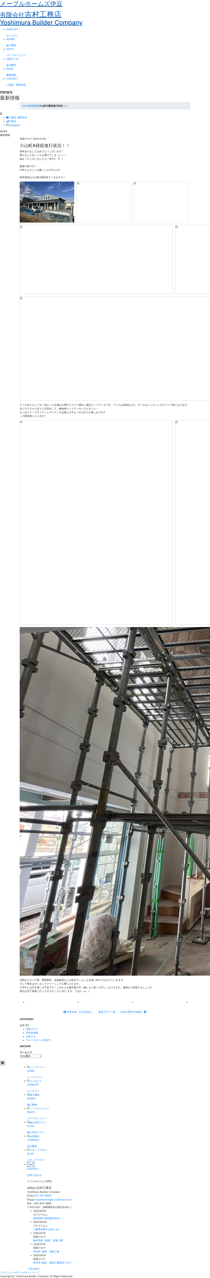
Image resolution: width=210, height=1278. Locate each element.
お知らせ (31, 1036)
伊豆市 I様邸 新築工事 (46, 1251)
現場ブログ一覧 (106, 1011)
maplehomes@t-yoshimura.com (53, 1199)
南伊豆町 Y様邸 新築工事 (48, 1240)
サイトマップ (32, 1272)
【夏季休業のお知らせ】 (46, 1229)
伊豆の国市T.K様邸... (132, 1011)
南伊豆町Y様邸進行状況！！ (48, 1218)
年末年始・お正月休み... (79, 1011)
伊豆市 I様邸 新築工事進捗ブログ (52, 1262)
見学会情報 (32, 1032)
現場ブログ (32, 1029)
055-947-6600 (42, 1195)
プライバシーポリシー (12, 1272)
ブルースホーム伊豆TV (38, 1040)
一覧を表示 (33, 1268)
